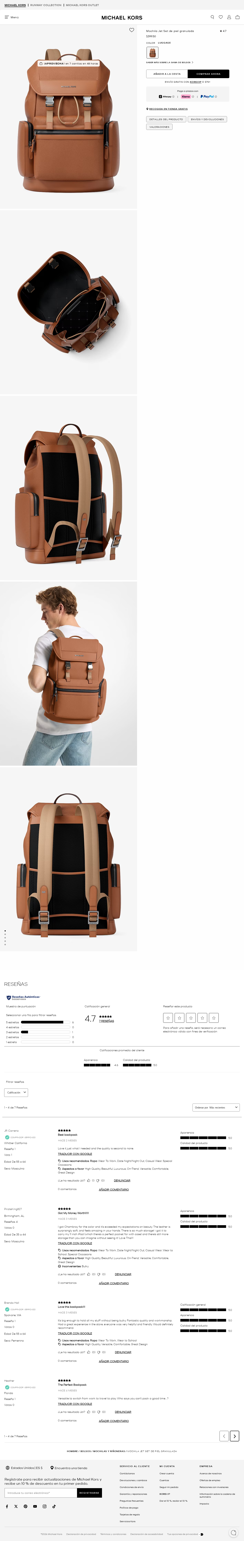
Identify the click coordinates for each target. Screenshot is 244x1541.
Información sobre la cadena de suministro (217, 1495)
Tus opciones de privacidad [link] (182, 1533)
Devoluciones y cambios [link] (133, 1480)
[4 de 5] (5, 941)
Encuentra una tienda (70, 1468)
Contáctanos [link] (127, 1473)
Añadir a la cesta (167, 73)
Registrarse (89, 1492)
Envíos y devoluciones (207, 119)
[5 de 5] (5, 944)
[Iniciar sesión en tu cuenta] (229, 17)
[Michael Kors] (122, 17)
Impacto (204, 1503)
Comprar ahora (209, 73)
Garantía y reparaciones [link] (133, 1493)
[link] (6, 1506)
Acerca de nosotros (211, 1473)
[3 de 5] (5, 937)
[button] (233, 1533)
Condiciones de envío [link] (132, 1487)
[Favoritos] (221, 17)
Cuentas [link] (164, 1480)
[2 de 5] (5, 934)
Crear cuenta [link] (167, 1473)
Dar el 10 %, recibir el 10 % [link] (173, 1500)
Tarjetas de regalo (130, 1514)
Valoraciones (159, 126)
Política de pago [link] (129, 1507)
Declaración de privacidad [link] (81, 1533)
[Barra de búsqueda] (212, 17)
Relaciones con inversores (214, 1487)
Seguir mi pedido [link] (169, 1487)
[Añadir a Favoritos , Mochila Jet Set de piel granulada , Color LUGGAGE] (131, 30)
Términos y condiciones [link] (113, 1533)
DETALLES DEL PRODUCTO (166, 119)
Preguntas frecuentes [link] (131, 1500)
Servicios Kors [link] (127, 1521)
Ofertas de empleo (210, 1480)
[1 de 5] (5, 930)
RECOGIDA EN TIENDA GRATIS (168, 109)
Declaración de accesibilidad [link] (146, 1533)
